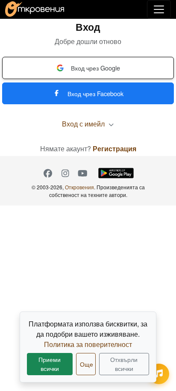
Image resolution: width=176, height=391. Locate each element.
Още (86, 364)
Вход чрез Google (95, 67)
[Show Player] (159, 374)
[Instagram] (65, 173)
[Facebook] (47, 173)
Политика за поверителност (88, 344)
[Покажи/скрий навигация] (159, 9)
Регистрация (114, 148)
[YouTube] (82, 173)
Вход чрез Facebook (95, 93)
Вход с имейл (84, 124)
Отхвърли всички (124, 364)
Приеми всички (49, 364)
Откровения (79, 187)
